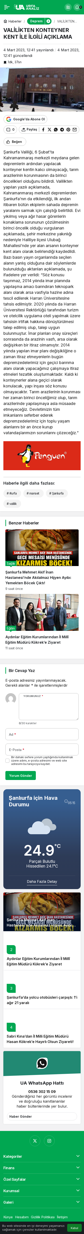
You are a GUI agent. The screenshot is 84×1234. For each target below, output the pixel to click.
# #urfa (12, 493)
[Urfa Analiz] (28, 6)
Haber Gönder (20, 1116)
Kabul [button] (74, 1228)
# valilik (12, 504)
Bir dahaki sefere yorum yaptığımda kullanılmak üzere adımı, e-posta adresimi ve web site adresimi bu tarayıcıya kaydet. (42, 760)
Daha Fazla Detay (42, 881)
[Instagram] (49, 1140)
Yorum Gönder (20, 776)
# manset (33, 493)
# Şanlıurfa (56, 493)
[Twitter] (35, 1140)
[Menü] (7, 7)
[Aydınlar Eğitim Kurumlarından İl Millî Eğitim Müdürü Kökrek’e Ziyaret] (42, 622)
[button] (68, 7)
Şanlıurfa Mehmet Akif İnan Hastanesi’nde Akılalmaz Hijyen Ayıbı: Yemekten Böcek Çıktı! (40, 925)
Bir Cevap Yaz (22, 670)
